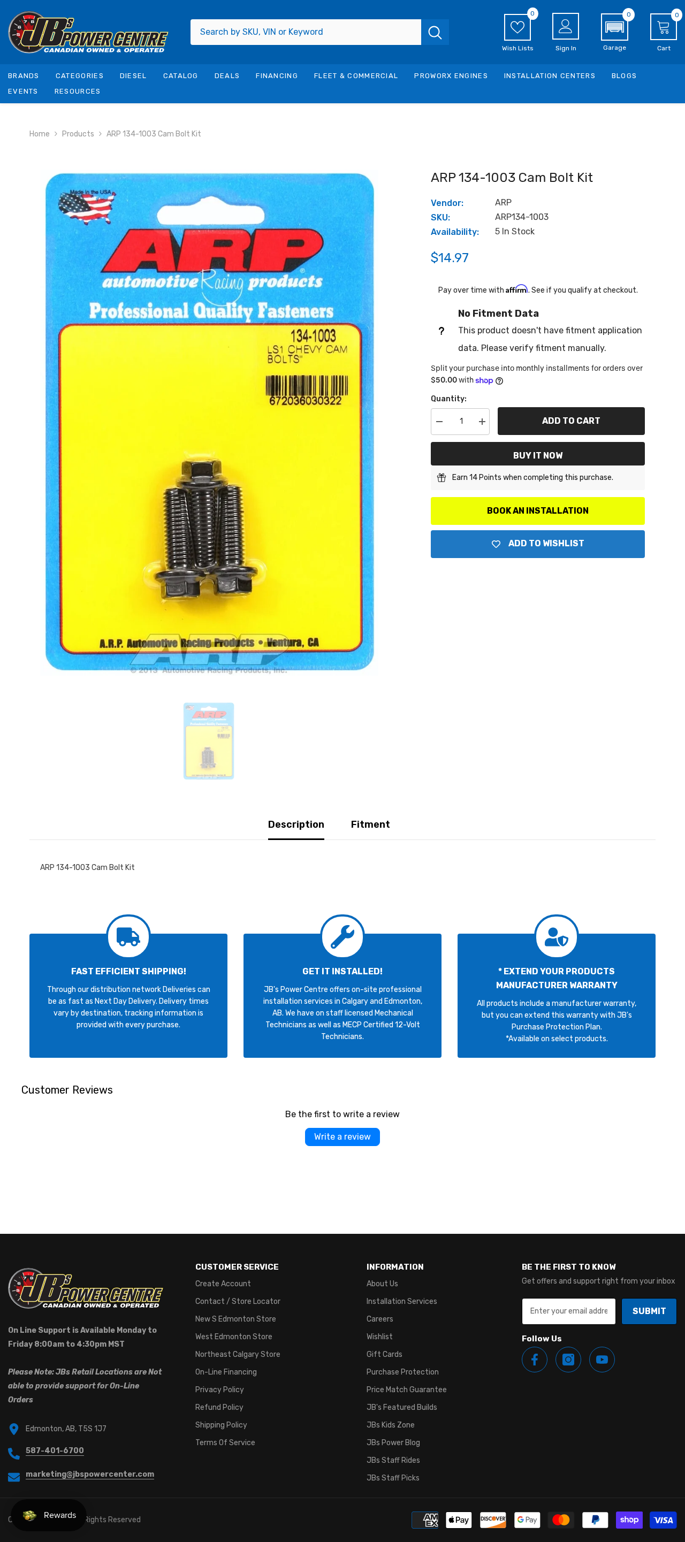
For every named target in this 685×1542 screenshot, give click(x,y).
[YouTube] (602, 1359)
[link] (128, 996)
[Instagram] (568, 1359)
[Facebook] (534, 1359)
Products (78, 134)
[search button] (435, 32)
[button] (614, 32)
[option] (209, 422)
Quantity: (449, 398)
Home (39, 134)
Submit (649, 1311)
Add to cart (571, 421)
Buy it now (537, 456)
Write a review (342, 1137)
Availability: (455, 232)
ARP (503, 202)
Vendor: (447, 203)
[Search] (320, 32)
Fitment (370, 824)
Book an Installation (538, 511)
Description (296, 824)
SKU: (440, 217)
